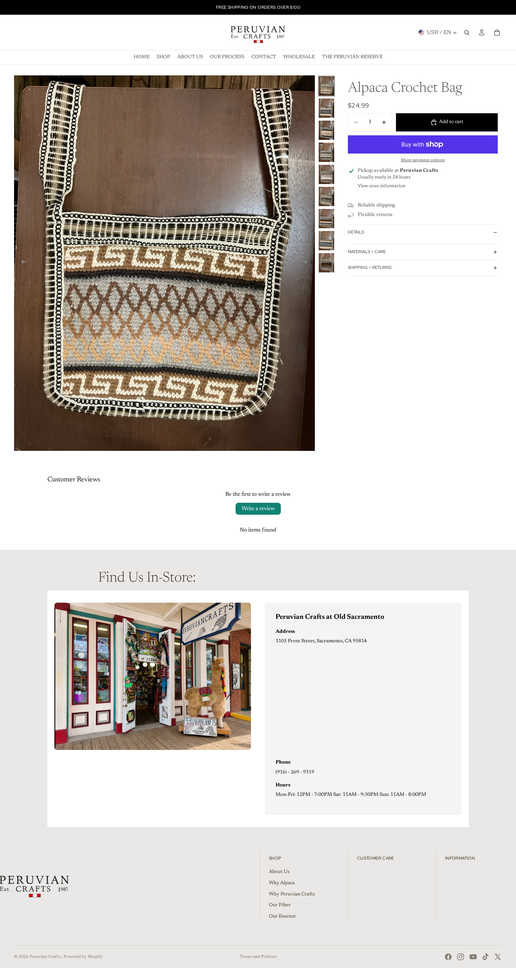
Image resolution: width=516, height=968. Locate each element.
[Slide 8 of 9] (326, 240)
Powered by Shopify (83, 957)
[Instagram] (460, 957)
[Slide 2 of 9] (326, 108)
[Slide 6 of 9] (326, 196)
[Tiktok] (485, 957)
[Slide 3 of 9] (326, 130)
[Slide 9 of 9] (326, 262)
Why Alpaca (282, 883)
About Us (279, 871)
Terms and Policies (258, 957)
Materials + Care (367, 252)
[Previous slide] (21, 263)
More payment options (423, 160)
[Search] (467, 32)
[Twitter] (498, 957)
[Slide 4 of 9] (326, 152)
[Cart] (497, 32)
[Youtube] (473, 957)
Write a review (258, 509)
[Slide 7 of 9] (326, 218)
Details (356, 232)
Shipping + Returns (369, 267)
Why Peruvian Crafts (292, 894)
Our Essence (282, 916)
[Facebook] (448, 957)
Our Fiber (280, 905)
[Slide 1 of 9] (326, 86)
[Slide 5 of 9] (326, 174)
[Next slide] (307, 263)
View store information (381, 186)
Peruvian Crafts (45, 957)
